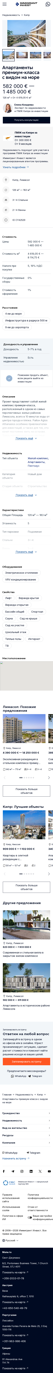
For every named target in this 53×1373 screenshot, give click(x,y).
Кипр (27, 15)
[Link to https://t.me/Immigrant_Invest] (12, 1171)
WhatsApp (11, 1152)
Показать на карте (13, 1272)
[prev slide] (4, 778)
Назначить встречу (14, 1158)
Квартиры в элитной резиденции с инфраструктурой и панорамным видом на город (21, 857)
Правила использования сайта (11, 1198)
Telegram (34, 1152)
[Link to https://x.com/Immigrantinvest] (40, 1171)
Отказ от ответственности (38, 1209)
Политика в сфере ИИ (12, 1217)
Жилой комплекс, (38, 458)
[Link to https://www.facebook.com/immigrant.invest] (3, 1171)
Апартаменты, (36, 462)
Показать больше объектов (26, 791)
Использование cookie (11, 1209)
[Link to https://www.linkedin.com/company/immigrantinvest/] (31, 1171)
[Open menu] (4, 4)
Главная (6, 1094)
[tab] (21, 777)
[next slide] (49, 778)
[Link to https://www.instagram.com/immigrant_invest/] (21, 1171)
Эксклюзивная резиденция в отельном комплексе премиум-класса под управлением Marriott (22, 761)
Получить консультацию (26, 120)
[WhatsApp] (48, 4)
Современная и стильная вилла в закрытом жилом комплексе (23, 954)
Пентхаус (33, 465)
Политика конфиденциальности (39, 1196)
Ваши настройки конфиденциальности (42, 1217)
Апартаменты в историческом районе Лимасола (26, 1007)
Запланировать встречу (26, 1061)
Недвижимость (11, 15)
